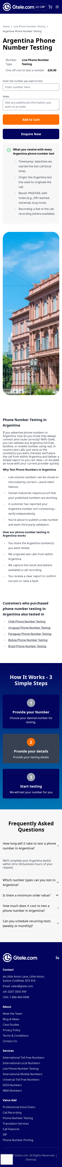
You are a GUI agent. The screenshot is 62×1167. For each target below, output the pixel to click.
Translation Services (16, 1123)
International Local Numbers (21, 1063)
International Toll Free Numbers (23, 1057)
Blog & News (11, 1019)
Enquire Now (31, 134)
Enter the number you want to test (23, 81)
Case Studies (11, 1024)
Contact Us (10, 1041)
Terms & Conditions (15, 1035)
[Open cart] (50, 6)
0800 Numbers (12, 1090)
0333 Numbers (12, 1085)
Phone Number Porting (18, 1140)
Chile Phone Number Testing (26, 621)
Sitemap (31, 1159)
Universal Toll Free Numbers (21, 1079)
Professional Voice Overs (19, 1107)
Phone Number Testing (18, 1118)
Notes (6, 96)
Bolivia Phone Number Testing (28, 640)
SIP (5, 1134)
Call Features (11, 1129)
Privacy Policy (11, 1030)
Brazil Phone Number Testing (27, 646)
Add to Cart (31, 119)
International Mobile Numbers (22, 1074)
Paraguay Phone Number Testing (29, 634)
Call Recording (12, 1112)
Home (6, 26)
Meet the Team (12, 1013)
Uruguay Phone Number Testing (29, 628)
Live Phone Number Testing (29, 26)
